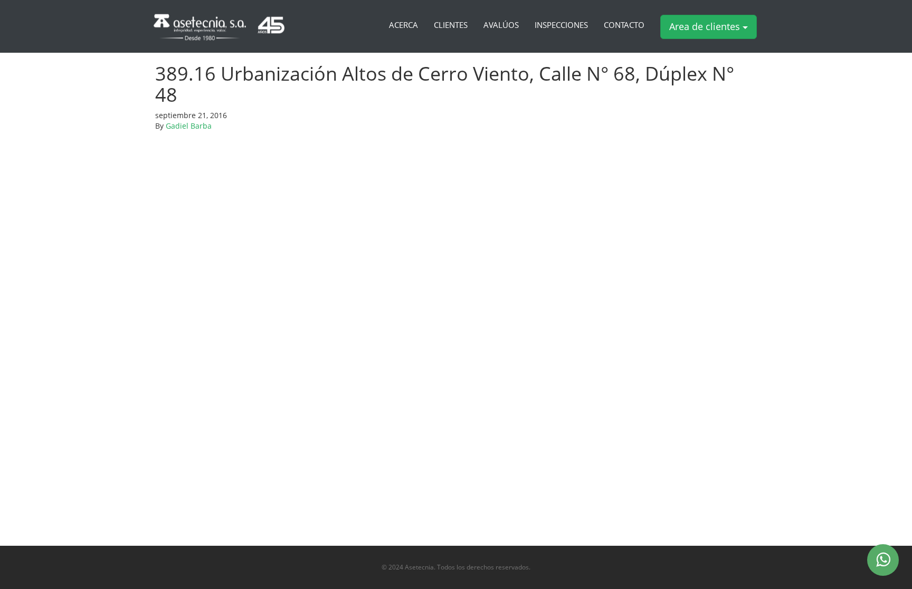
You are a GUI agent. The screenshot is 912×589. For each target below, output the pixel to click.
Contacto (624, 25)
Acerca (403, 25)
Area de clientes (706, 26)
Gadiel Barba (189, 126)
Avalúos (501, 25)
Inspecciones (561, 25)
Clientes (451, 25)
